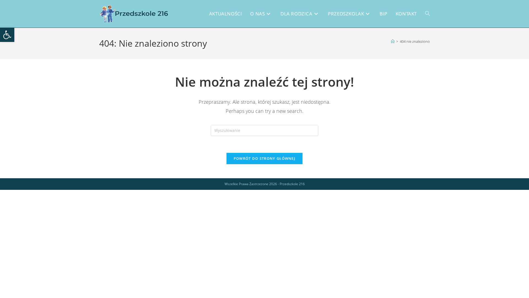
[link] (7, 35)
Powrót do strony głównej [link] (264, 158)
